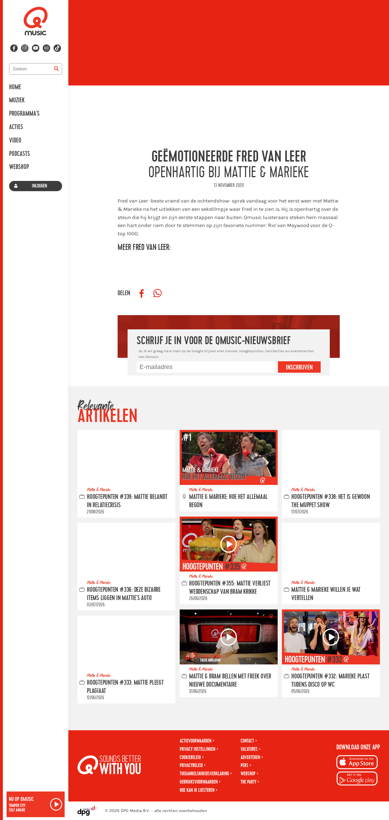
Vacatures (249, 749)
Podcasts (19, 154)
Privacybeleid (191, 765)
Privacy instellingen (197, 749)
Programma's (24, 113)
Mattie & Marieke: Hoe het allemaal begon (228, 501)
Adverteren (250, 757)
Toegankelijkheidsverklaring (204, 773)
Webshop (19, 167)
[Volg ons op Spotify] (46, 48)
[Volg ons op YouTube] (35, 48)
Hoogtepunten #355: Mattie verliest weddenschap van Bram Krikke (230, 587)
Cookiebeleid (190, 757)
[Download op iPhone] (357, 763)
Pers (244, 765)
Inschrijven (299, 367)
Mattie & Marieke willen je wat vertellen (326, 594)
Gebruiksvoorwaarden (199, 782)
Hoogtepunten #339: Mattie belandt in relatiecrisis (127, 501)
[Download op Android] (357, 779)
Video (15, 140)
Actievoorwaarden (195, 741)
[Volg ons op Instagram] (24, 48)
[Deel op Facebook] (141, 293)
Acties (16, 127)
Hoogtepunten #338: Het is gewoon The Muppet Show (330, 501)
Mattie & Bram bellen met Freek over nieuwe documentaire (230, 680)
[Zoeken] (56, 69)
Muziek (16, 100)
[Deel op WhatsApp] (157, 293)
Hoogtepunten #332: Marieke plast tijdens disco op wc (330, 680)
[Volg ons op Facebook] (14, 48)
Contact (247, 741)
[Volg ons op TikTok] (57, 48)
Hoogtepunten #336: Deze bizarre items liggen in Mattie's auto (124, 594)
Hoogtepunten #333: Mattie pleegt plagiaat (125, 686)
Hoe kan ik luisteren (197, 790)
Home (15, 87)
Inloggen (39, 186)
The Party (248, 782)
